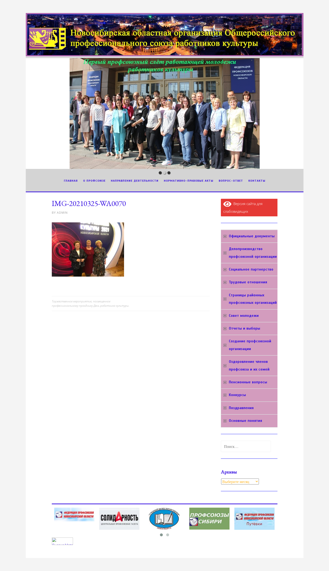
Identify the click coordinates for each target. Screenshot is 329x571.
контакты (256, 181)
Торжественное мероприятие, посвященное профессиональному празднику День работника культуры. (90, 303)
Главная (71, 181)
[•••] (164, 113)
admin (62, 213)
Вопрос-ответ (231, 181)
